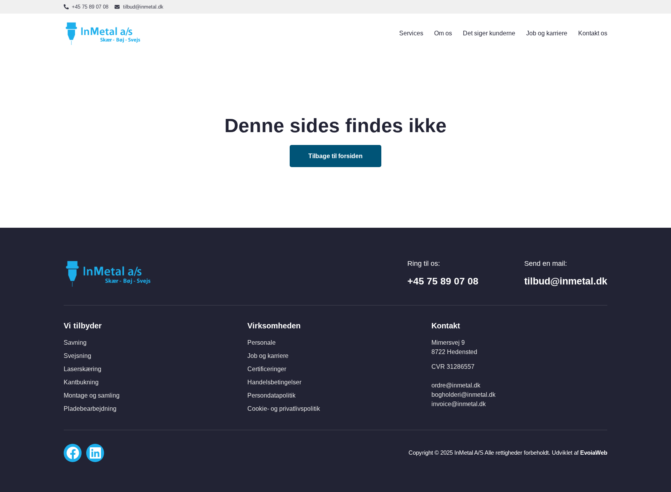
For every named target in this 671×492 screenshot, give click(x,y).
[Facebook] (73, 453)
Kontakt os (592, 33)
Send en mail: (545, 263)
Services (411, 33)
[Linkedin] (95, 453)
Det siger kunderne (489, 33)
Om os (443, 33)
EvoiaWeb (593, 452)
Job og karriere (546, 33)
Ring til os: (423, 263)
